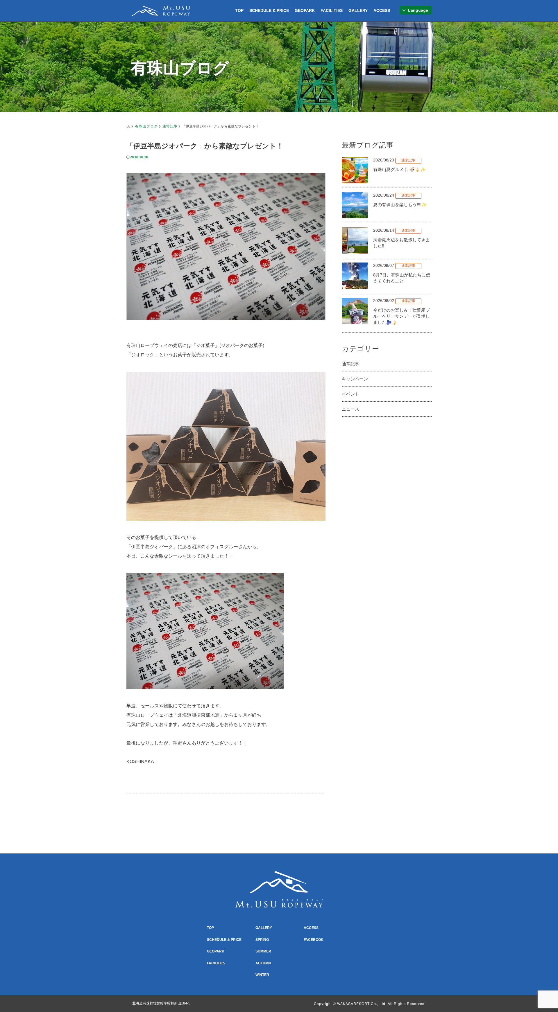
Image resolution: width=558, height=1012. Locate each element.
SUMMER (263, 951)
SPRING (262, 940)
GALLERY (358, 10)
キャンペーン (355, 378)
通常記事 (170, 125)
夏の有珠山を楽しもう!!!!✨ (400, 204)
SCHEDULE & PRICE (269, 10)
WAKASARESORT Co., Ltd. (362, 1003)
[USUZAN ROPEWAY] (161, 10)
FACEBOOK (313, 940)
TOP (239, 10)
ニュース (350, 409)
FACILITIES (332, 10)
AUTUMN (263, 963)
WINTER (262, 975)
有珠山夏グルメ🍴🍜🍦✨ (399, 169)
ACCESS (381, 10)
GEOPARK (305, 10)
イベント (350, 393)
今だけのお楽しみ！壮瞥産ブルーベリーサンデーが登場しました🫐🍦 (401, 316)
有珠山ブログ (146, 125)
